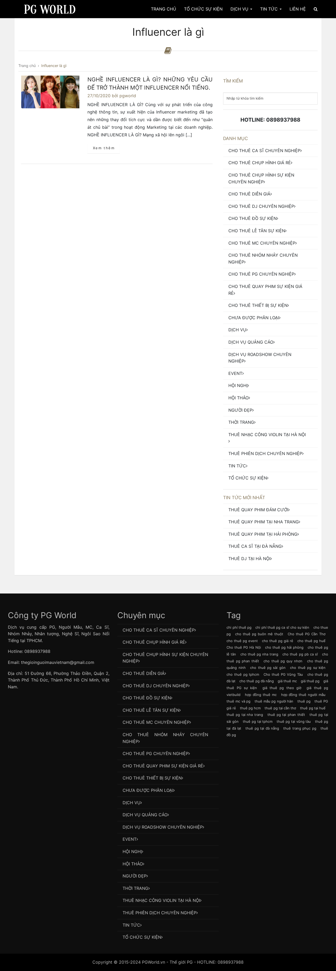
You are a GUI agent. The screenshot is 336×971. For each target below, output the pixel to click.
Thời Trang (241, 422)
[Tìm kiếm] (316, 9)
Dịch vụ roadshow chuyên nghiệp (259, 358)
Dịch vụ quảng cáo (250, 342)
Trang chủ (163, 9)
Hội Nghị (238, 385)
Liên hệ (298, 9)
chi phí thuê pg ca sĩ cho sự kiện (282, 627)
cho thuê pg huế (311, 641)
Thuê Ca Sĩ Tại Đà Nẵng (255, 546)
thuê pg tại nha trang (245, 714)
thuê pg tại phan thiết (286, 714)
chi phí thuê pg (239, 627)
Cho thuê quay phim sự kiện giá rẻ (265, 290)
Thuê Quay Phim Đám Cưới (258, 509)
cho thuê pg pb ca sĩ (300, 654)
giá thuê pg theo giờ (281, 688)
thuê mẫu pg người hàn (274, 701)
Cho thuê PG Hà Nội (244, 647)
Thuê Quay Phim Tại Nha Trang (263, 521)
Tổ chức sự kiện (247, 478)
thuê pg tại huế (313, 708)
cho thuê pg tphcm (243, 674)
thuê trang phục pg (299, 728)
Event (235, 373)
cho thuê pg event (242, 641)
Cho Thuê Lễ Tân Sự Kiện (256, 230)
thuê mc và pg (238, 701)
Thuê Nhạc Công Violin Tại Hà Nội (267, 434)
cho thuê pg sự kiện (308, 667)
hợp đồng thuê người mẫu (303, 695)
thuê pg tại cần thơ (280, 708)
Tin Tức (269, 9)
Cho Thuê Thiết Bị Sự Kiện (257, 305)
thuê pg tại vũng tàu (294, 721)
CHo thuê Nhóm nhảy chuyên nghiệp (263, 258)
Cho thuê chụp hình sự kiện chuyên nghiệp (261, 178)
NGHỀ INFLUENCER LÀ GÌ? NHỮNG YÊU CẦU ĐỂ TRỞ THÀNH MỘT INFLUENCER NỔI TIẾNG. (150, 83)
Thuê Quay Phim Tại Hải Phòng (262, 534)
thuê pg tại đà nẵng (262, 728)
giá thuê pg (310, 681)
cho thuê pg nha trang (259, 654)
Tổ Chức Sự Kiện (203, 9)
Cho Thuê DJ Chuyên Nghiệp (261, 206)
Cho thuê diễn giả (249, 194)
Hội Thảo (238, 397)
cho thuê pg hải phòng (284, 647)
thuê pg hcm (250, 708)
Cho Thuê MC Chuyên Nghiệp (261, 243)
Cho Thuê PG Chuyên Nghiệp (261, 274)
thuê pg (304, 701)
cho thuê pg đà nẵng (256, 681)
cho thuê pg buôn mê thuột (259, 634)
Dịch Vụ (240, 9)
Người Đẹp (240, 410)
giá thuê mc (287, 681)
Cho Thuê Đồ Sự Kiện (252, 218)
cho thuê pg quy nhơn (283, 661)
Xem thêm (104, 148)
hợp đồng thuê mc (261, 695)
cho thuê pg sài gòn (268, 667)
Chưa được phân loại (253, 317)
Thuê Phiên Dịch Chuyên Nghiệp (265, 453)
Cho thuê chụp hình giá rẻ (259, 162)
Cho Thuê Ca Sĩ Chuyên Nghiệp (264, 150)
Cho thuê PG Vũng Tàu (283, 674)
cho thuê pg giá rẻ (277, 641)
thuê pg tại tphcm (257, 721)
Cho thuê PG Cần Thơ (307, 634)
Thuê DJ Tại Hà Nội (249, 558)
